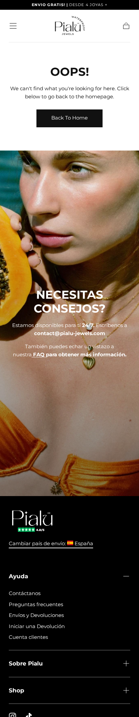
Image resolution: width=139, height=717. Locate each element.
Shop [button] (16, 690)
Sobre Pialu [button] (26, 663)
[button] (13, 26)
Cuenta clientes (28, 637)
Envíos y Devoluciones (36, 615)
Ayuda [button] (18, 576)
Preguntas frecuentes (36, 604)
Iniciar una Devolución (37, 626)
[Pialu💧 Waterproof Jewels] (32, 521)
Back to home (69, 118)
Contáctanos (24, 593)
